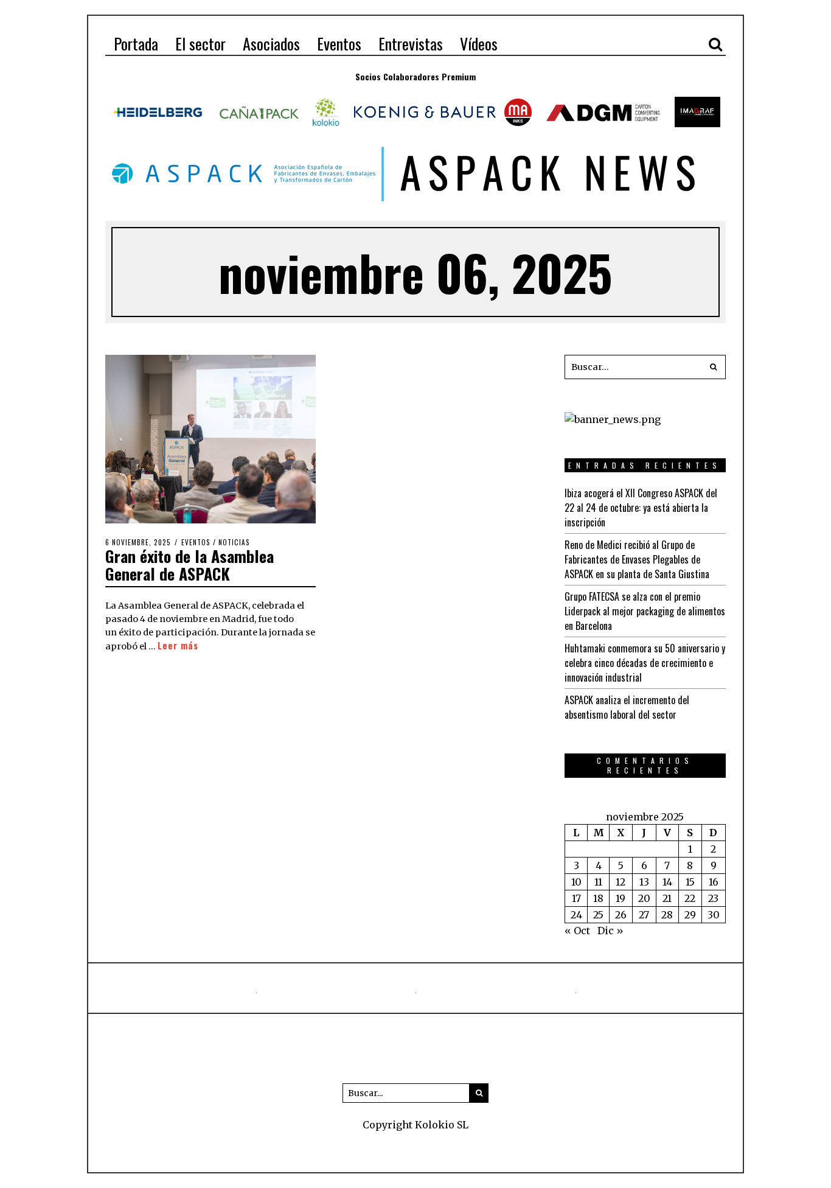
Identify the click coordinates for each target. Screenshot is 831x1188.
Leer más (178, 645)
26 (621, 915)
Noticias (234, 542)
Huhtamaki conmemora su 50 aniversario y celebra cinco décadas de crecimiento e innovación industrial (645, 663)
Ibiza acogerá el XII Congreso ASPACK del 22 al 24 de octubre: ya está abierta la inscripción (641, 507)
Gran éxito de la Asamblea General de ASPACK (189, 564)
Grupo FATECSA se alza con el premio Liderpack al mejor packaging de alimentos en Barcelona (645, 611)
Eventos (195, 542)
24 (576, 915)
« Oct (577, 930)
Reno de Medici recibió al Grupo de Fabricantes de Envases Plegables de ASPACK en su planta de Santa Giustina (637, 559)
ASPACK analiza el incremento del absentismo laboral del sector (627, 707)
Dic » (610, 930)
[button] (713, 367)
